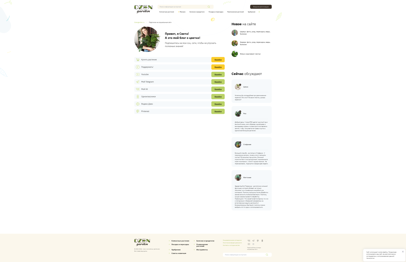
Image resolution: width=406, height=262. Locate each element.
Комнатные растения (166, 12)
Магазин (181, 12)
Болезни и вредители (197, 12)
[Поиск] (208, 7)
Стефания (247, 144)
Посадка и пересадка (216, 12)
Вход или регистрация (261, 7)
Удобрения (251, 12)
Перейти (218, 60)
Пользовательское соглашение (232, 240)
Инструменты (202, 250)
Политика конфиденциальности (232, 243)
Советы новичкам (178, 253)
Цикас (245, 87)
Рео (244, 113)
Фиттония (247, 177)
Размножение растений (235, 12)
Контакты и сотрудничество (231, 245)
